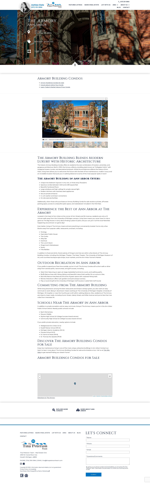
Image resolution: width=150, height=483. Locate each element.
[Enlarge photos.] (106, 98)
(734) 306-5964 (31, 460)
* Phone (89, 443)
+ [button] (39, 375)
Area (64, 433)
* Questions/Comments (94, 456)
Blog (119, 7)
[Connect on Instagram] (21, 464)
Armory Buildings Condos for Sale (52, 83)
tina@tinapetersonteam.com (52, 460)
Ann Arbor (37, 25)
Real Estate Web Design (27, 471)
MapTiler (98, 396)
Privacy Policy (24, 469)
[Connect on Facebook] (24, 464)
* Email (88, 449)
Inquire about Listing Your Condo (52, 85)
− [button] (39, 378)
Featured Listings (75, 5)
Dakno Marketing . (44, 471)
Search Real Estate (91, 5)
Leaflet (94, 396)
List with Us (105, 5)
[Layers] (110, 376)
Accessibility (32, 469)
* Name (88, 437)
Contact (126, 7)
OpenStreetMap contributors (106, 396)
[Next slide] (106, 119)
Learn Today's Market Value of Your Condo (55, 87)
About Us (71, 433)
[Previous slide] (43, 119)
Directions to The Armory (46, 398)
